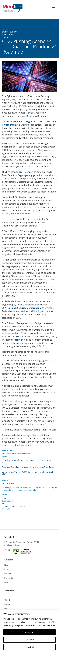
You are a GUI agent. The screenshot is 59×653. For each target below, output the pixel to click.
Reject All (29, 647)
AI (5, 595)
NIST (4, 503)
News (6, 565)
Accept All (29, 632)
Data (6, 608)
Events (7, 569)
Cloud (7, 600)
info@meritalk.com (12, 545)
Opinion (7, 574)
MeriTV (7, 582)
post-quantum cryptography (13, 506)
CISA (4, 498)
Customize (29, 639)
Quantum (6, 509)
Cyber (7, 604)
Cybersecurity (23, 453)
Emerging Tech (9, 453)
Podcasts (8, 578)
